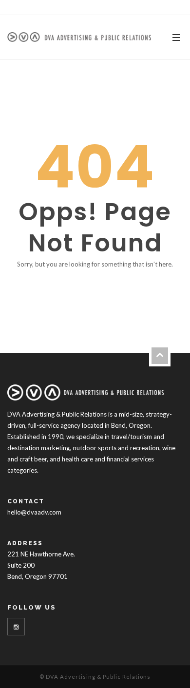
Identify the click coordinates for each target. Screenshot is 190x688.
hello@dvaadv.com (34, 512)
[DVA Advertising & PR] (79, 37)
